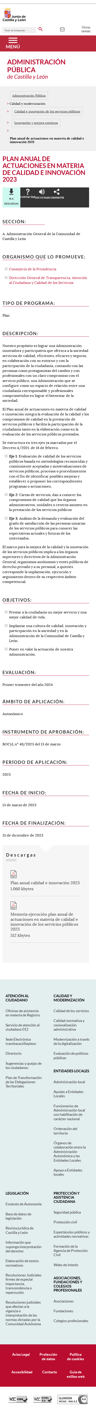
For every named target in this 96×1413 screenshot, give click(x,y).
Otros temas (86, 29)
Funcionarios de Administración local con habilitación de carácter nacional (69, 1112)
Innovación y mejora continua (36, 123)
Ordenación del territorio (65, 1131)
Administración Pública (29, 96)
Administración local (69, 1082)
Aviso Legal (21, 1354)
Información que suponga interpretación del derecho (24, 1246)
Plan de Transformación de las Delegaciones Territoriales (24, 1082)
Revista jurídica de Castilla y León (19, 1230)
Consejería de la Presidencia (32, 269)
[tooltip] (62, 29)
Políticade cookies (75, 1356)
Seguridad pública (67, 1212)
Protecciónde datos (48, 1356)
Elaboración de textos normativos (22, 1263)
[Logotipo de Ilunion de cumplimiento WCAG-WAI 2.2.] (73, 1403)
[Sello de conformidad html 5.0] (42, 1401)
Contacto (49, 1372)
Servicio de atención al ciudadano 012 (23, 1027)
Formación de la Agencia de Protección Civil (71, 1250)
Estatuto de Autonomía (24, 1204)
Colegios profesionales (71, 1321)
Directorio (13, 1053)
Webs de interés (66, 1265)
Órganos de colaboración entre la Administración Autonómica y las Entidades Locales (70, 1151)
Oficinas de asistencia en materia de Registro (23, 1013)
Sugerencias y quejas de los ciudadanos (24, 1065)
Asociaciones (64, 1301)
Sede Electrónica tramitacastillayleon (21, 1041)
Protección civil (65, 1222)
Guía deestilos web (76, 1374)
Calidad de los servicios (71, 1011)
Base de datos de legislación (18, 1216)
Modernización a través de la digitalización (72, 1041)
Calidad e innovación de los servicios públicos (47, 111)
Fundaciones (63, 1311)
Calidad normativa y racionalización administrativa (69, 1025)
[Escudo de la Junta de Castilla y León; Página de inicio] (14, 21)
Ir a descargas (11, 201)
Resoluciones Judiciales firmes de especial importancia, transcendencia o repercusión (24, 1283)
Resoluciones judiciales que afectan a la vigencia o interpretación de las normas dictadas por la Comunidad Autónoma (23, 1313)
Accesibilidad (21, 1372)
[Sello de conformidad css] (18, 1401)
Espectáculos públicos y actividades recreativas (72, 1234)
